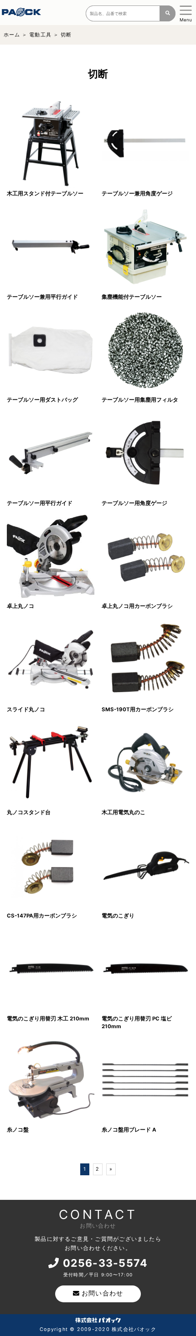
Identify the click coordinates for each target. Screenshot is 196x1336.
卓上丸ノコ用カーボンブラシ (137, 606)
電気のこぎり (118, 916)
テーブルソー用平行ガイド (39, 503)
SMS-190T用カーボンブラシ (138, 709)
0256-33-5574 (105, 1263)
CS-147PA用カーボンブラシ (42, 916)
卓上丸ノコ (20, 606)
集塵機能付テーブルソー (132, 297)
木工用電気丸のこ (123, 812)
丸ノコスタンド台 (29, 812)
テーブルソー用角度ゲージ (134, 503)
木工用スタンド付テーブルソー (45, 193)
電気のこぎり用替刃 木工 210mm (48, 1018)
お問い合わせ (102, 1293)
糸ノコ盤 (18, 1130)
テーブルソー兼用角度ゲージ (137, 193)
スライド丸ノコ (26, 709)
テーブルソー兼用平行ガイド (42, 297)
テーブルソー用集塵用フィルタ (140, 400)
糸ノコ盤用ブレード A (129, 1130)
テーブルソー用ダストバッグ (42, 400)
